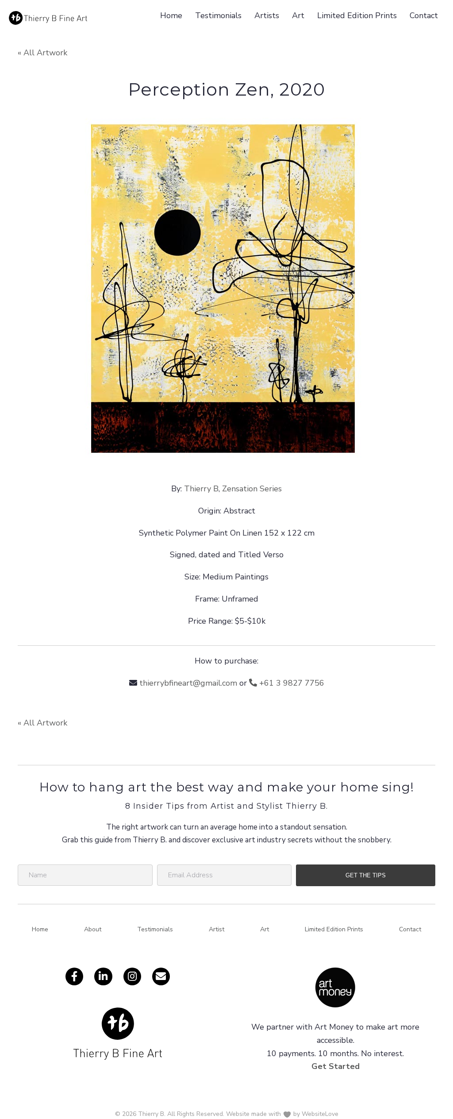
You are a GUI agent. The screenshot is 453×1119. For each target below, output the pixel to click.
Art (298, 15)
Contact (424, 15)
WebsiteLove (320, 1114)
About (92, 929)
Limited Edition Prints (357, 15)
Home (171, 15)
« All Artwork (42, 52)
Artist (216, 929)
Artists (266, 15)
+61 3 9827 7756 (290, 683)
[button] (365, 875)
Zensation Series (252, 488)
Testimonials (218, 15)
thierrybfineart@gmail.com (188, 683)
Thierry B (201, 488)
